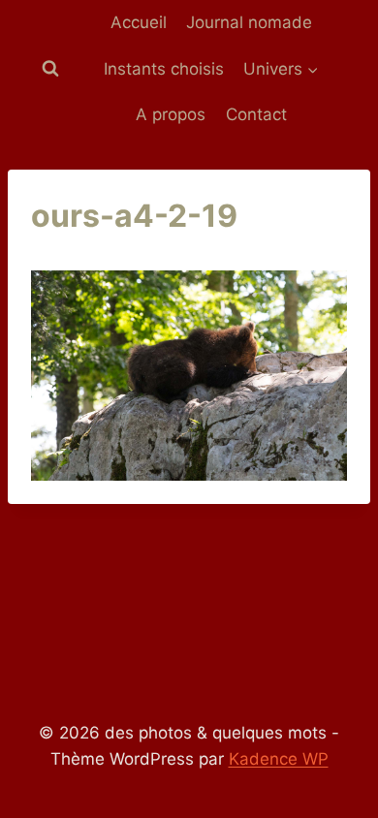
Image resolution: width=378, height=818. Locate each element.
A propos (170, 114)
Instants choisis (164, 69)
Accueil (138, 22)
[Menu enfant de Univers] (281, 70)
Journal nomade (249, 22)
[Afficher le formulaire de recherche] (50, 68)
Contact (256, 114)
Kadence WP (279, 759)
